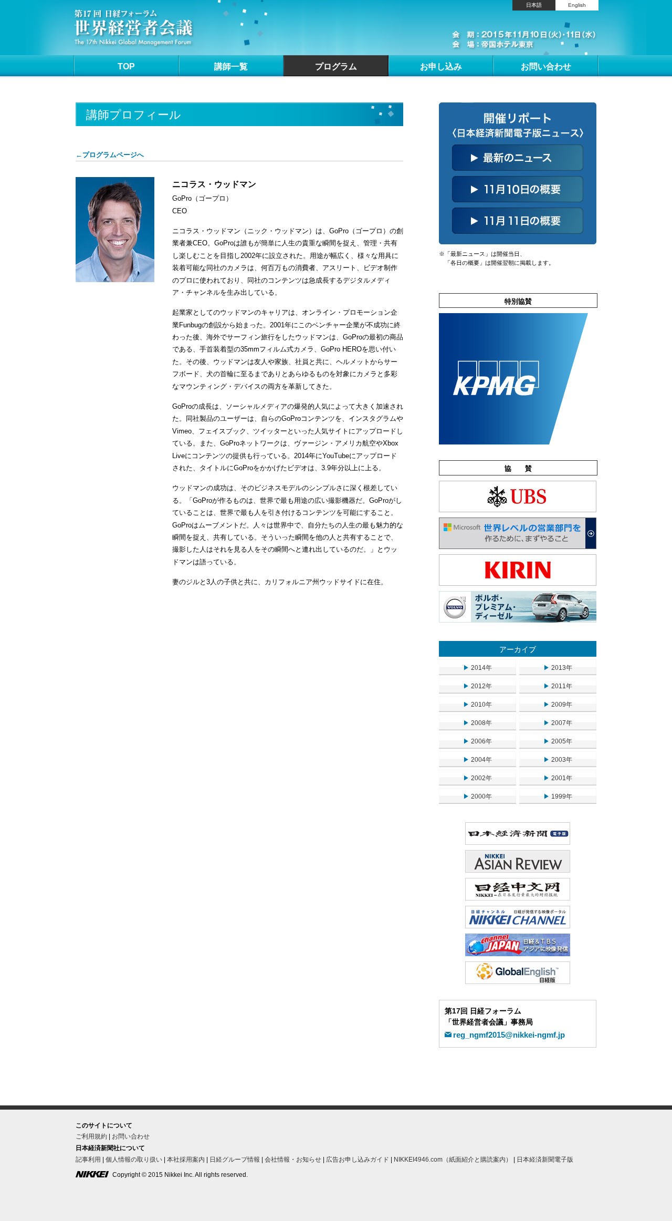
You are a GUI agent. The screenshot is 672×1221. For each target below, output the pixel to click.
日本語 (534, 5)
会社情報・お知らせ (293, 1159)
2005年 (557, 741)
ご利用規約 (91, 1136)
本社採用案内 (186, 1159)
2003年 (557, 759)
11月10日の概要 (517, 189)
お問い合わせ (546, 66)
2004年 (477, 759)
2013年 (557, 667)
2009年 (557, 704)
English (577, 5)
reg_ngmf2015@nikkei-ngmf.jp (509, 1034)
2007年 (557, 723)
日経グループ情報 (234, 1159)
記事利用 (88, 1159)
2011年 (557, 686)
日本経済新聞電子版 (545, 1159)
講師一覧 (231, 66)
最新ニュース (517, 157)
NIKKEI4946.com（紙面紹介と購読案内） (453, 1159)
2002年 (477, 778)
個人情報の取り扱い (134, 1159)
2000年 (477, 796)
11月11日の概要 (517, 221)
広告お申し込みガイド (357, 1159)
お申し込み (441, 66)
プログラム (336, 66)
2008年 (477, 723)
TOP (126, 66)
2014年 (477, 667)
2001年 (557, 778)
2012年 (477, 686)
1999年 (557, 796)
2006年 (477, 741)
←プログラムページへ (110, 155)
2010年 (477, 704)
